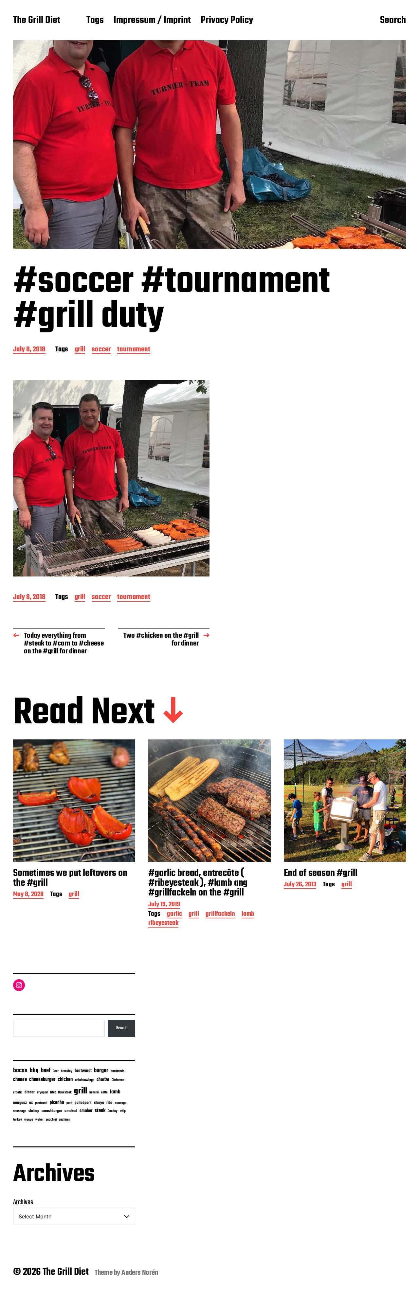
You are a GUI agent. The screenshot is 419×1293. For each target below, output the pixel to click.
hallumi (94, 1092)
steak (100, 1111)
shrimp (33, 1111)
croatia (17, 1092)
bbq (34, 1070)
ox (31, 1103)
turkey (17, 1120)
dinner (30, 1092)
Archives (23, 1202)
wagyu (28, 1119)
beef (45, 1070)
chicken (65, 1080)
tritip (123, 1111)
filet (53, 1092)
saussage (19, 1111)
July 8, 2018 (29, 350)
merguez (20, 1102)
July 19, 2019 (164, 905)
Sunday (113, 1111)
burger (101, 1070)
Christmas (118, 1080)
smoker (86, 1110)
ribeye (99, 1103)
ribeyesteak (163, 924)
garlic (174, 914)
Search (393, 20)
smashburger (52, 1111)
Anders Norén (139, 1272)
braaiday (66, 1071)
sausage (120, 1103)
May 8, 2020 (28, 895)
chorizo (103, 1079)
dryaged (42, 1092)
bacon (20, 1070)
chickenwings (84, 1080)
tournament (133, 350)
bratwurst (83, 1071)
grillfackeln (220, 914)
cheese (20, 1080)
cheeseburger (42, 1079)
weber (39, 1119)
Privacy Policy (227, 20)
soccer (101, 350)
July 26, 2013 (300, 885)
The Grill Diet (36, 20)
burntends (117, 1071)
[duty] (111, 478)
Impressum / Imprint (152, 20)
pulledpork (83, 1103)
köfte (104, 1092)
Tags (95, 20)
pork (69, 1103)
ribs (109, 1103)
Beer (56, 1071)
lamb (248, 914)
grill (80, 350)
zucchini (51, 1119)
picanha (57, 1102)
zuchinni (64, 1120)
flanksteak (65, 1092)
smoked (70, 1111)
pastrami (41, 1103)
